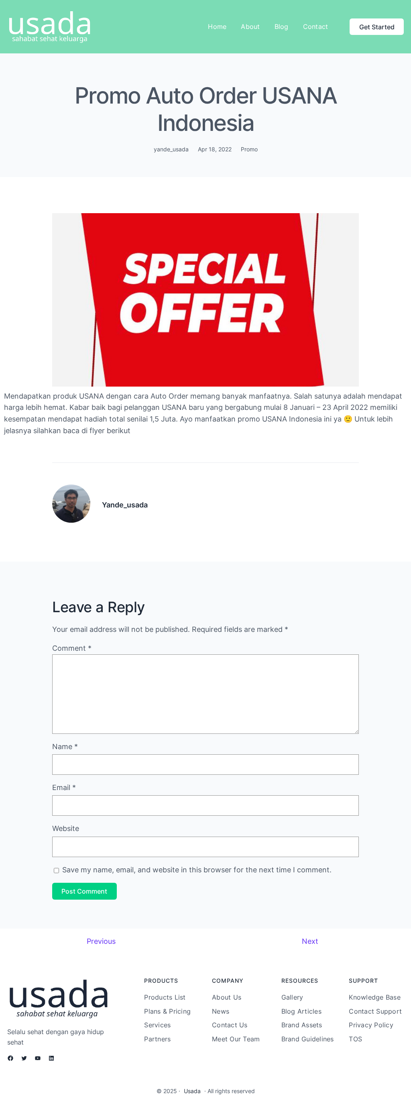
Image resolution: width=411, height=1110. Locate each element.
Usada (192, 1091)
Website (65, 828)
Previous (101, 941)
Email (64, 787)
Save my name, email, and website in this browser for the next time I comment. (197, 870)
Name (65, 746)
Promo (249, 149)
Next (310, 941)
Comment (72, 648)
